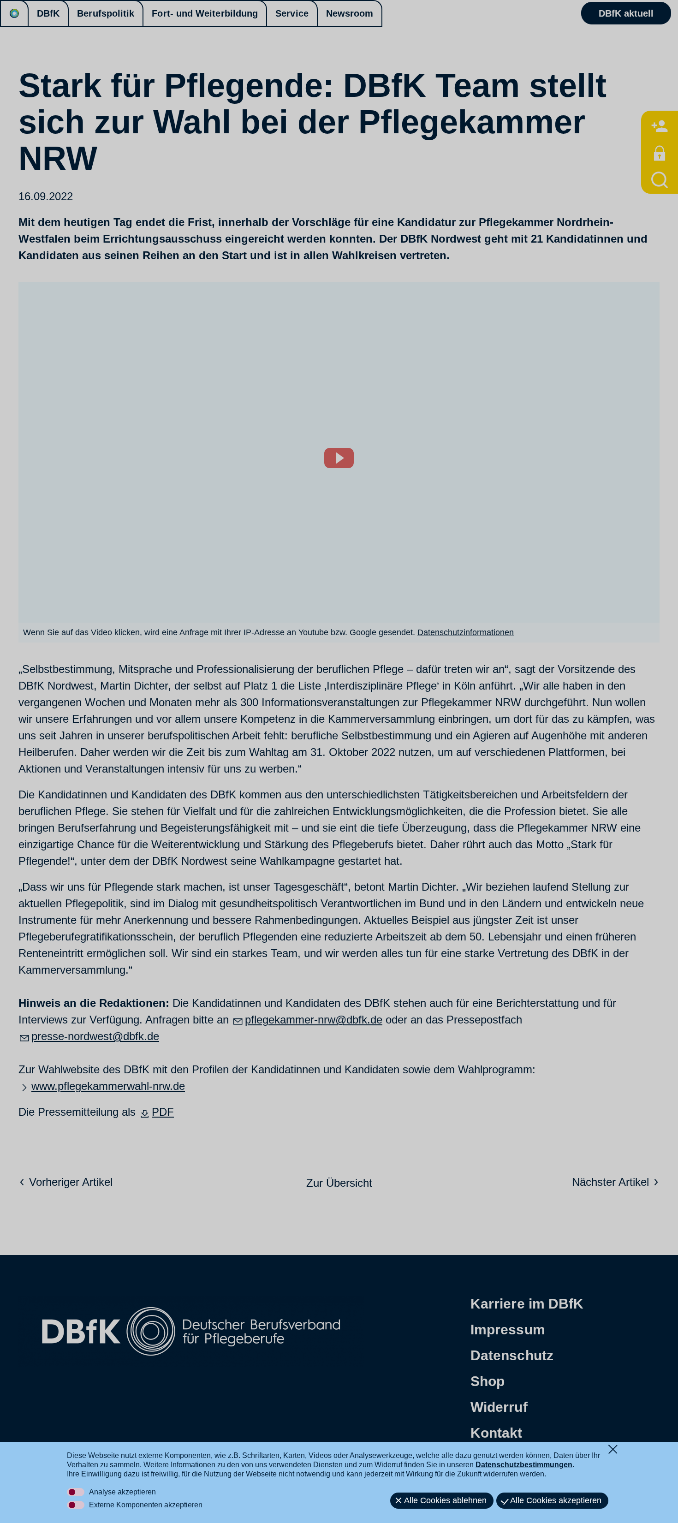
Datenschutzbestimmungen (524, 1465)
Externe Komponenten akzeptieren (145, 1505)
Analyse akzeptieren (122, 1492)
